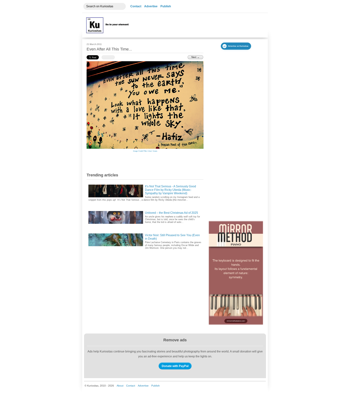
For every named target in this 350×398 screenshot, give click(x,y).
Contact (135, 6)
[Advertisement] (197, 25)
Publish (165, 6)
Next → (195, 57)
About (120, 385)
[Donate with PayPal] (175, 365)
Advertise (151, 6)
